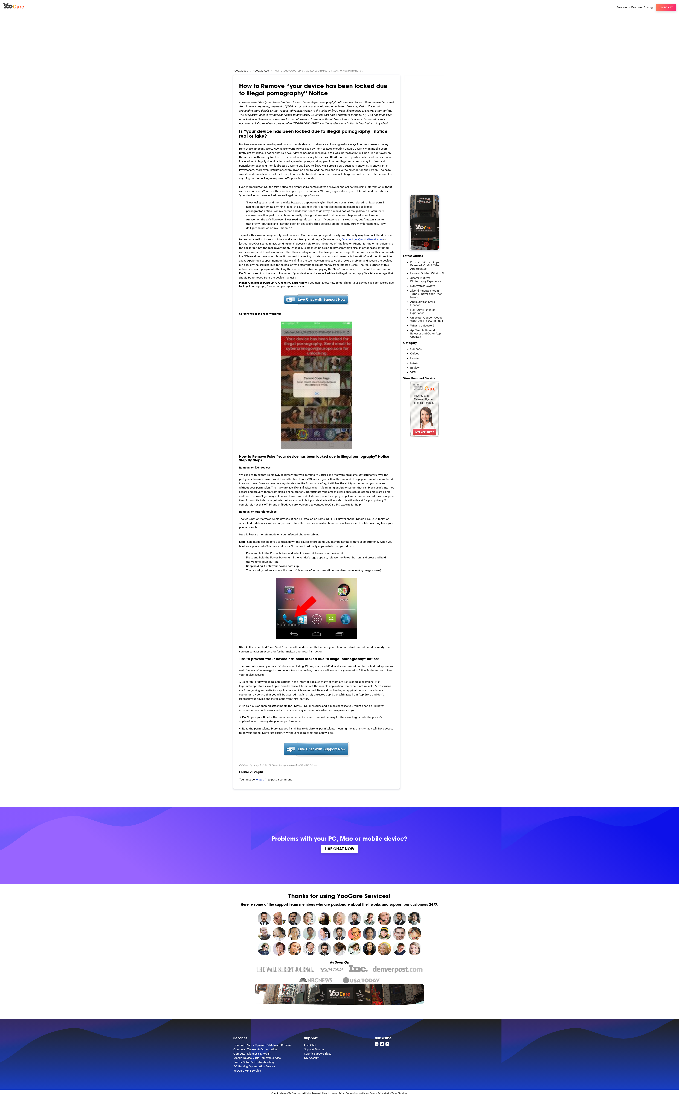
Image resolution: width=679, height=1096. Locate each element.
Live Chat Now (340, 848)
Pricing (648, 7)
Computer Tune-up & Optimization (255, 1049)
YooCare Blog (261, 70)
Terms (394, 1093)
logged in (261, 779)
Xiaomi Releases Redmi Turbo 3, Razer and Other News (426, 294)
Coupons (416, 349)
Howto (414, 358)
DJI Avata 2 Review (422, 286)
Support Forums (314, 1049)
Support (374, 1093)
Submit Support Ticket (318, 1053)
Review (415, 367)
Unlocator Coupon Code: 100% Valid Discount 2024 (426, 319)
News (413, 363)
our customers (416, 904)
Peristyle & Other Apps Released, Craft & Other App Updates (425, 265)
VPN (413, 372)
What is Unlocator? (422, 325)
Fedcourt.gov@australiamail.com (362, 239)
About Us (326, 1093)
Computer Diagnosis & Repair (252, 1053)
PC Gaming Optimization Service (254, 1066)
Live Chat (666, 7)
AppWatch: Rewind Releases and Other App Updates (425, 333)
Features (636, 7)
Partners (350, 1093)
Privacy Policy (384, 1093)
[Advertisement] (339, 39)
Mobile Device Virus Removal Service (257, 1058)
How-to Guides (338, 1093)
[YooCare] (13, 7)
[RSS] (387, 1044)
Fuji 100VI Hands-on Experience (423, 311)
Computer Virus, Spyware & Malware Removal (262, 1045)
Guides (414, 353)
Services (622, 7)
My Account (312, 1058)
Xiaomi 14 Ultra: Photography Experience (425, 279)
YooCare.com (240, 70)
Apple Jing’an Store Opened (422, 303)
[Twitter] (382, 1044)
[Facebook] (377, 1044)
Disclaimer (403, 1093)
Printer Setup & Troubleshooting (253, 1062)
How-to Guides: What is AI (427, 273)
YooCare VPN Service (247, 1070)
